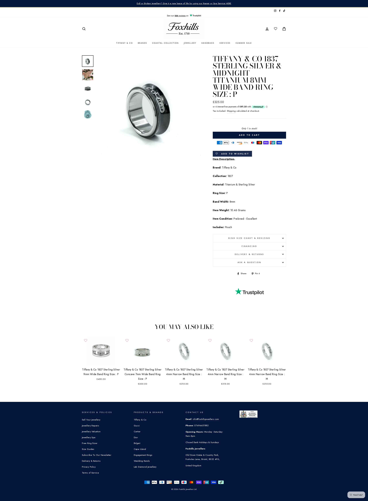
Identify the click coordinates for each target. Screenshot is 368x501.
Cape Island (140, 449)
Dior (136, 437)
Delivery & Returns (249, 254)
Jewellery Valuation (91, 431)
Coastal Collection (165, 43)
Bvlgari (137, 443)
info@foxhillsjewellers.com (206, 419)
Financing (249, 246)
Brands (142, 43)
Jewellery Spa (88, 437)
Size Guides (88, 449)
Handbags (207, 43)
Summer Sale (244, 43)
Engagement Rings (143, 455)
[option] (184, 3)
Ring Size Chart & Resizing (249, 238)
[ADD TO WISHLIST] (85, 341)
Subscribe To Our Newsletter (96, 455)
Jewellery (190, 43)
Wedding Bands (142, 461)
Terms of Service (90, 472)
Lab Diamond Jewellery (145, 466)
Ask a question (249, 262)
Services (225, 43)
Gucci (137, 425)
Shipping (231, 111)
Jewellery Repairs (90, 425)
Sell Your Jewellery (91, 419)
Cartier (137, 431)
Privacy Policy (89, 466)
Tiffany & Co (124, 43)
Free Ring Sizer (89, 443)
